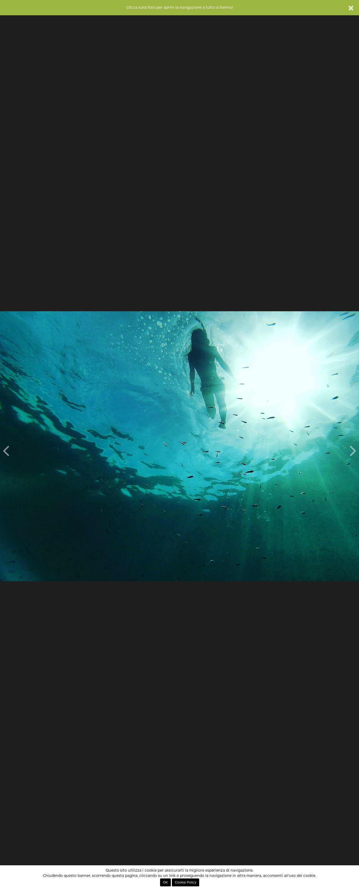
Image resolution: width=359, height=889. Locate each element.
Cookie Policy (185, 882)
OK (165, 882)
